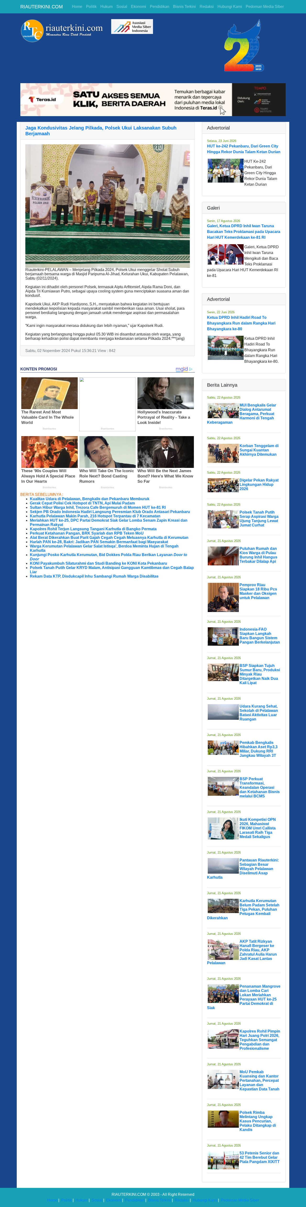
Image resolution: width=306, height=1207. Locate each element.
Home (77, 7)
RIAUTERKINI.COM (41, 6)
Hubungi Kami (230, 7)
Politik (91, 7)
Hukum (106, 7)
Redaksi (207, 7)
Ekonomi (138, 7)
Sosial (121, 7)
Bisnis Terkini (184, 7)
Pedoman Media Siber (265, 7)
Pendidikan (159, 7)
